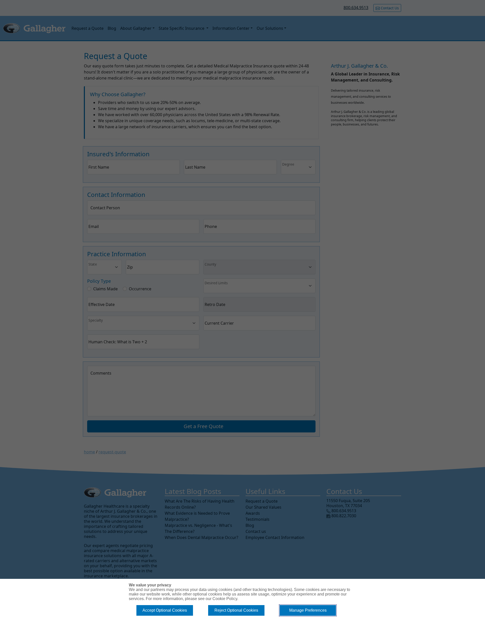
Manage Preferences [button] (308, 610)
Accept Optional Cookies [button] (164, 610)
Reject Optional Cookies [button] (236, 610)
